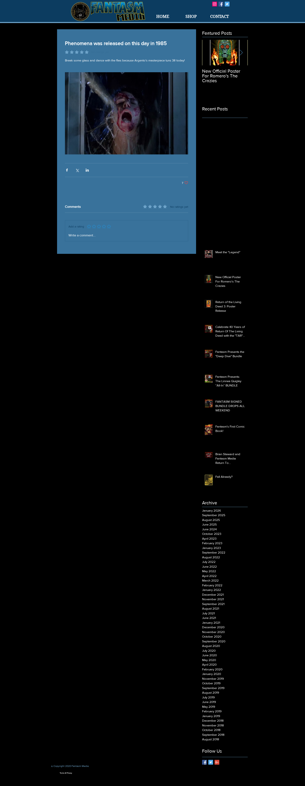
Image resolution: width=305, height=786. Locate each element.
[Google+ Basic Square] (217, 762)
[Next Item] (241, 52)
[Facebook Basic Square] (220, 4)
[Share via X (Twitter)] (77, 170)
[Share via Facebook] (67, 170)
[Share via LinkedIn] (87, 170)
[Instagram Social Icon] (214, 4)
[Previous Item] (209, 52)
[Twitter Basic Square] (227, 4)
